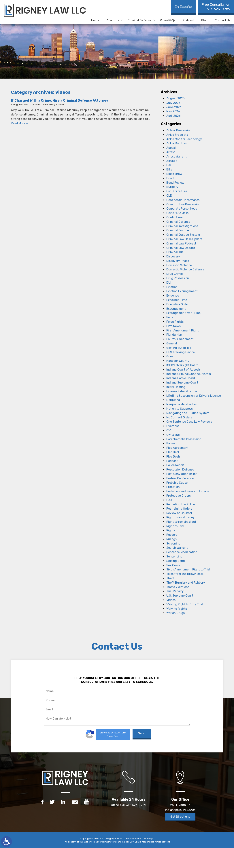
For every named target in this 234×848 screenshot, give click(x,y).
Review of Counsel (179, 513)
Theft (170, 578)
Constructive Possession (183, 204)
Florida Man (174, 334)
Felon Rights (175, 321)
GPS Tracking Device (180, 352)
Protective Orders (178, 495)
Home (95, 20)
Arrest (170, 152)
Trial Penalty (175, 591)
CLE (169, 195)
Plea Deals (173, 456)
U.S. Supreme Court (179, 595)
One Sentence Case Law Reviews (189, 421)
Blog (204, 20)
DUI (168, 282)
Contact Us (222, 20)
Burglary (172, 187)
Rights (170, 530)
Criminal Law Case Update (184, 239)
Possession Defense (180, 469)
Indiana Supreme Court (182, 382)
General (171, 343)
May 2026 (173, 111)
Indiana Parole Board (180, 378)
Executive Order (177, 304)
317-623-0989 (216, 6)
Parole (170, 443)
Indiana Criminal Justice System (188, 374)
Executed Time (176, 300)
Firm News (173, 326)
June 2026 (174, 107)
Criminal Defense (139, 20)
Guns (169, 356)
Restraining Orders (179, 508)
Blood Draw (174, 174)
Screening (173, 543)
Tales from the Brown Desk (184, 574)
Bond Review (175, 182)
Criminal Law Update (180, 248)
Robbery (172, 534)
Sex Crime (173, 565)
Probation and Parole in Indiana (187, 491)
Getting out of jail (178, 348)
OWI (168, 430)
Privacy (110, 736)
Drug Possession (177, 278)
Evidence (172, 295)
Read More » (19, 123)
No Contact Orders (179, 417)
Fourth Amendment (180, 339)
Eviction (172, 287)
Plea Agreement (177, 447)
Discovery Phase (177, 261)
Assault (171, 161)
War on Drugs (175, 613)
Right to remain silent (181, 521)
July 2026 (173, 103)
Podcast (188, 20)
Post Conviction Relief (181, 474)
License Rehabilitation (181, 391)
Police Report (175, 465)
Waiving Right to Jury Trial (184, 604)
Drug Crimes (174, 274)
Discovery (173, 256)
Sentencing (174, 556)
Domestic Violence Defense (185, 269)
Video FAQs (167, 20)
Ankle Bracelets (177, 134)
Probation (173, 487)
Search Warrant (177, 547)
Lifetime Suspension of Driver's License (193, 395)
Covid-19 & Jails (177, 213)
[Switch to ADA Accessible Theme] (6, 841)
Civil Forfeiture (176, 191)
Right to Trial (175, 526)
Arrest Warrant (176, 156)
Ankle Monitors (176, 143)
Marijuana (173, 400)
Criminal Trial (175, 252)
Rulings (171, 539)
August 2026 (175, 98)
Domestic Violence (179, 265)
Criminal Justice (177, 230)
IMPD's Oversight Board (182, 365)
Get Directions (180, 816)
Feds (169, 317)
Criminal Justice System (183, 234)
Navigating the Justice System (187, 413)
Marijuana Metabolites (181, 404)
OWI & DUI (173, 435)
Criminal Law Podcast (181, 243)
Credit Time (174, 217)
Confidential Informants (182, 200)
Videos (171, 600)
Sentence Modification (181, 552)
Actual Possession (178, 130)
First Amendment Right (182, 330)
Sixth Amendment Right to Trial (188, 569)
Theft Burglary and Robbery (185, 582)
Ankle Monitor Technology (184, 139)
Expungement (176, 308)
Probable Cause (177, 482)
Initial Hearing (176, 387)
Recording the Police (180, 504)
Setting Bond (175, 561)
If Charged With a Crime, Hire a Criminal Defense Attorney (59, 100)
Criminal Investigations (182, 226)
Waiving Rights (176, 608)
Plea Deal (172, 452)
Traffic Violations (177, 587)
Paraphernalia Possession (183, 439)
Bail (168, 165)
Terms (117, 736)
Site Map (148, 838)
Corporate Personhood (181, 208)
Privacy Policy (133, 838)
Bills (169, 169)
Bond (170, 178)
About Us (112, 20)
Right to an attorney (180, 517)
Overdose (172, 426)
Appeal (171, 147)
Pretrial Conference (180, 478)
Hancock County (177, 361)
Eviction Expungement (182, 291)
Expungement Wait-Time (183, 313)
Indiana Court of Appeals (183, 369)
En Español (184, 7)
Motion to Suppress (179, 408)
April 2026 (173, 115)
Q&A (169, 500)
